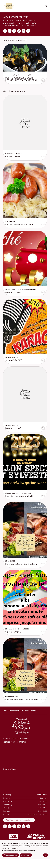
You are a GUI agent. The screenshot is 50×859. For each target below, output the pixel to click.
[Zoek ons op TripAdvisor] (23, 31)
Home (5, 711)
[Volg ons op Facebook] (5, 31)
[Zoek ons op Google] (14, 31)
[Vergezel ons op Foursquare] (10, 31)
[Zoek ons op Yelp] (28, 31)
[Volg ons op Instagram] (19, 31)
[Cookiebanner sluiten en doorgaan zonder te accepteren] (45, 855)
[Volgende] (46, 6)
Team (22, 711)
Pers (27, 711)
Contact (33, 711)
